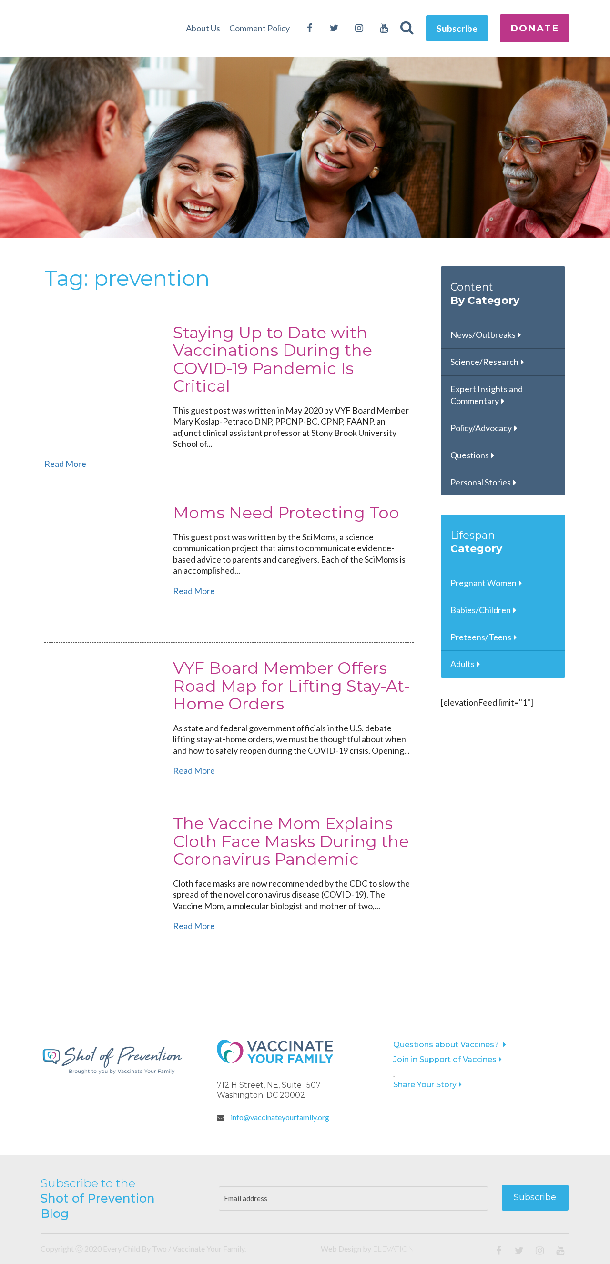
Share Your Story (425, 1084)
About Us (203, 28)
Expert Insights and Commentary (486, 395)
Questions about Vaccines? (447, 1044)
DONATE (534, 28)
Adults (462, 663)
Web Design (341, 1248)
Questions (469, 455)
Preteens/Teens (480, 637)
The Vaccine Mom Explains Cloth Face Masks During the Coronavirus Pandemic (291, 841)
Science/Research (484, 361)
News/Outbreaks (483, 334)
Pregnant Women (483, 582)
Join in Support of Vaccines (445, 1059)
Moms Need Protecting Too (286, 513)
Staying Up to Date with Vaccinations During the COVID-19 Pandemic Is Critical (272, 359)
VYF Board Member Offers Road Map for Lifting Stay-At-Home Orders (291, 686)
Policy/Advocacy (481, 428)
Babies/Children (480, 610)
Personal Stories (480, 482)
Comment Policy (259, 28)
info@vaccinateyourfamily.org (279, 1117)
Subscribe (457, 28)
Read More (65, 463)
